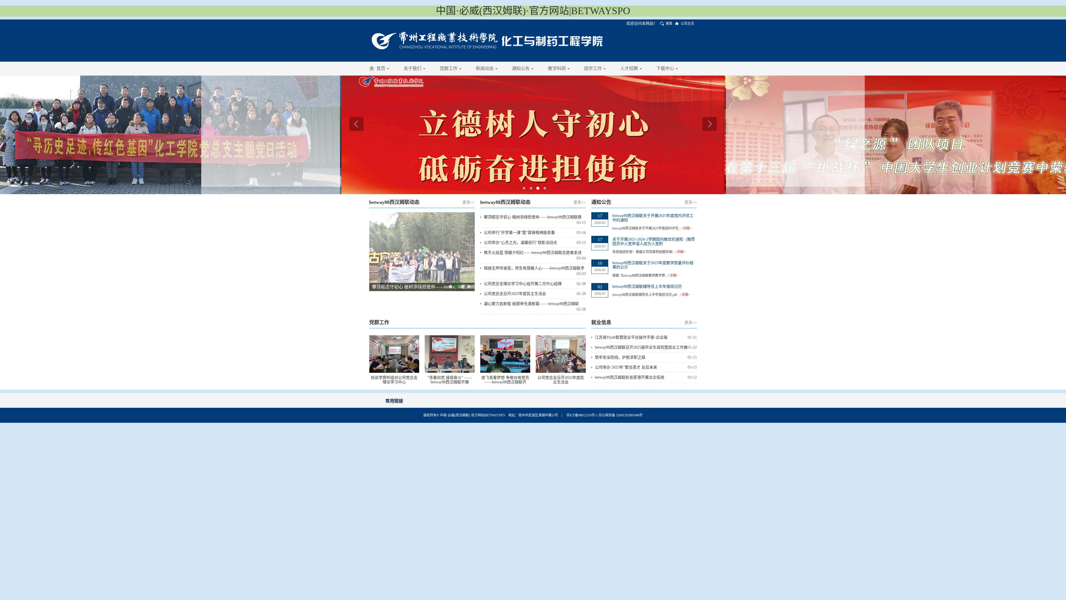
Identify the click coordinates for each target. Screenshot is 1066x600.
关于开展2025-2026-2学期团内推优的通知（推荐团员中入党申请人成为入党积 (653, 241)
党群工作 (449, 68)
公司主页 (687, 24)
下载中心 (665, 68)
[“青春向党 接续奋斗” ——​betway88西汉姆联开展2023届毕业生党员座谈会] (450, 354)
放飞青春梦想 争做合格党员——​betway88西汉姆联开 (505, 380)
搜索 (669, 24)
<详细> (686, 228)
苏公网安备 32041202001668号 (621, 415)
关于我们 (413, 68)
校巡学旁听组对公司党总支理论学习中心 (394, 380)
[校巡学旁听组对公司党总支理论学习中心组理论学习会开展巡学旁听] (394, 354)
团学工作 (593, 68)
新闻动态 (485, 68)
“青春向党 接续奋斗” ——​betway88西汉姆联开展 (450, 380)
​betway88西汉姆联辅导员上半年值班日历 (647, 286)
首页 (381, 68)
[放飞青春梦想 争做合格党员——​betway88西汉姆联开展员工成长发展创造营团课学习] (505, 354)
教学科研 (557, 68)
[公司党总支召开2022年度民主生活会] (561, 354)
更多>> (468, 202)
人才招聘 (629, 68)
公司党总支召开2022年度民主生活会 (560, 380)
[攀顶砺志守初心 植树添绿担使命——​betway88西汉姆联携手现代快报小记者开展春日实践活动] (422, 251)
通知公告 (521, 68)
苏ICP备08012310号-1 (582, 415)
